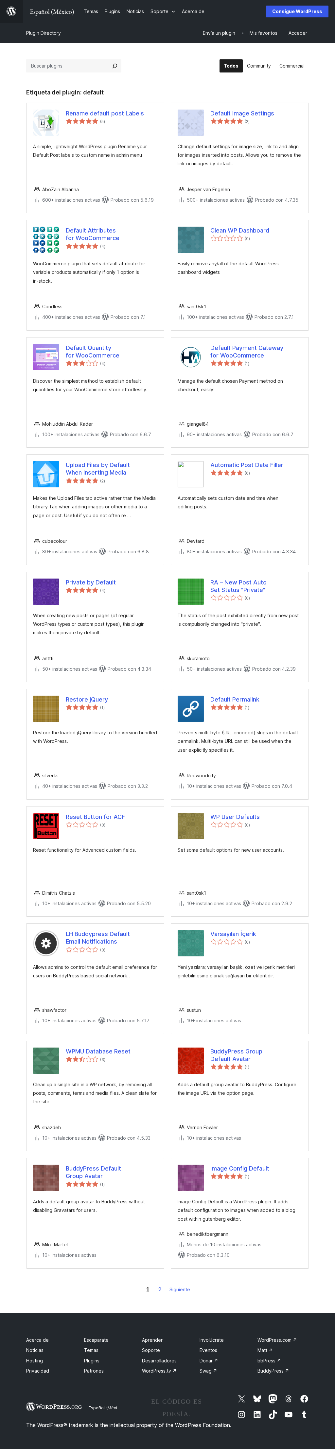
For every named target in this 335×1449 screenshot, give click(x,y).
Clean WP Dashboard (239, 230)
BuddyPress (273, 1371)
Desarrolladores (159, 1360)
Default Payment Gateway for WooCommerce (246, 351)
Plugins (91, 1360)
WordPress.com (277, 1340)
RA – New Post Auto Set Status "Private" (238, 586)
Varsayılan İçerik (233, 933)
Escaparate (96, 1340)
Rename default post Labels (105, 113)
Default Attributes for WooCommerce (92, 234)
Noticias (35, 1350)
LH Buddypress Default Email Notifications (98, 937)
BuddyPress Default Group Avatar (93, 1172)
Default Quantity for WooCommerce (92, 351)
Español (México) (106, 1407)
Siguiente (179, 1289)
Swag (208, 1371)
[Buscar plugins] (114, 65)
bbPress (269, 1360)
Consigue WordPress (297, 11)
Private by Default (91, 582)
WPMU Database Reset (98, 1051)
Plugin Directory (43, 33)
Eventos (208, 1350)
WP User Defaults (235, 816)
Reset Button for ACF (95, 816)
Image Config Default (239, 1168)
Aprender (152, 1340)
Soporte (151, 1350)
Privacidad (37, 1371)
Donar (209, 1360)
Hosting (34, 1360)
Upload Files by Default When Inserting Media (98, 468)
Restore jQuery (87, 699)
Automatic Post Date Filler (246, 464)
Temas (91, 1350)
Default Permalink (234, 699)
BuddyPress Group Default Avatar (236, 1055)
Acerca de (37, 1340)
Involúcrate (212, 1340)
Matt (265, 1350)
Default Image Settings (242, 113)
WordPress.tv (159, 1371)
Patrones (94, 1371)
